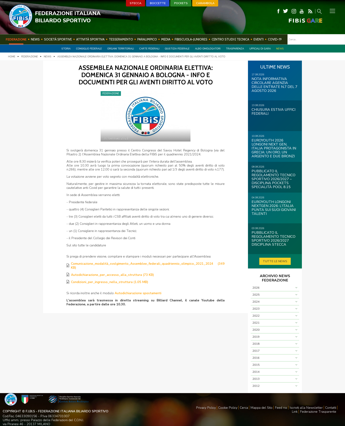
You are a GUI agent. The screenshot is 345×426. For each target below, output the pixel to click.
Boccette (158, 3)
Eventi (259, 39)
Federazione (16, 39)
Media (165, 39)
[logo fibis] (20, 27)
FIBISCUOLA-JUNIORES (191, 39)
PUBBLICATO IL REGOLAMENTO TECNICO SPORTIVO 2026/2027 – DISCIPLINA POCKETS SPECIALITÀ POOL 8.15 (273, 179)
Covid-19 (275, 39)
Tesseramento (121, 39)
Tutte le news (275, 261)
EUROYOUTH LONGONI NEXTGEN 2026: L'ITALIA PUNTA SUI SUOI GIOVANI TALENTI (274, 207)
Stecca (135, 3)
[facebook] (278, 11)
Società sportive (58, 39)
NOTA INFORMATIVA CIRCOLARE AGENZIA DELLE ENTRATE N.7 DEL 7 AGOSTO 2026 (274, 84)
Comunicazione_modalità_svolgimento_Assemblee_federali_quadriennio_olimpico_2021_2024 (148, 266)
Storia (66, 48)
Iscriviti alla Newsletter (306, 408)
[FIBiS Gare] (299, 20)
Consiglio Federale (89, 48)
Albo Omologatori (207, 48)
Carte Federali (149, 48)
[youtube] (301, 11)
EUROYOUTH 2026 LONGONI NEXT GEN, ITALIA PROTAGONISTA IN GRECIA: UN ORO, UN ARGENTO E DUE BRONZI (274, 148)
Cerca (244, 408)
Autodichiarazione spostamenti (138, 293)
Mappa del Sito (261, 408)
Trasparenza (235, 48)
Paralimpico (147, 39)
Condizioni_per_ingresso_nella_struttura (109, 282)
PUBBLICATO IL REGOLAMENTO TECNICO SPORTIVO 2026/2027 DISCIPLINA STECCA (273, 238)
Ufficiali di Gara (260, 48)
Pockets (181, 3)
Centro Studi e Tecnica (230, 39)
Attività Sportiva (90, 39)
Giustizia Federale (177, 48)
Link (295, 412)
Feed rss (281, 408)
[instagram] (294, 11)
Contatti (330, 408)
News (35, 39)
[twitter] (285, 11)
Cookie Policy (227, 408)
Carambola (205, 3)
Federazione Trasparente (318, 412)
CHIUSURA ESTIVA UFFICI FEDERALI (273, 111)
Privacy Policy (206, 408)
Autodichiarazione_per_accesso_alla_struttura (112, 275)
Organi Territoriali (120, 48)
